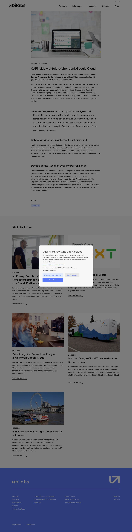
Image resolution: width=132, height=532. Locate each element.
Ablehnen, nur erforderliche (52, 275)
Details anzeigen (72, 275)
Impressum (61, 265)
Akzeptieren (53, 280)
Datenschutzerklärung (49, 265)
